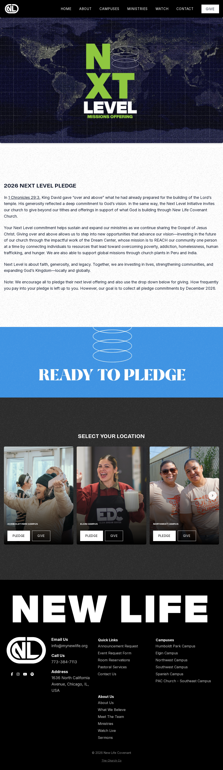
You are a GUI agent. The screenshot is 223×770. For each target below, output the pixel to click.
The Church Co (111, 760)
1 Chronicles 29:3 (23, 197)
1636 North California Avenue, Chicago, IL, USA (70, 684)
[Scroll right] (212, 495)
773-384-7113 (64, 662)
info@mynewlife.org (69, 645)
